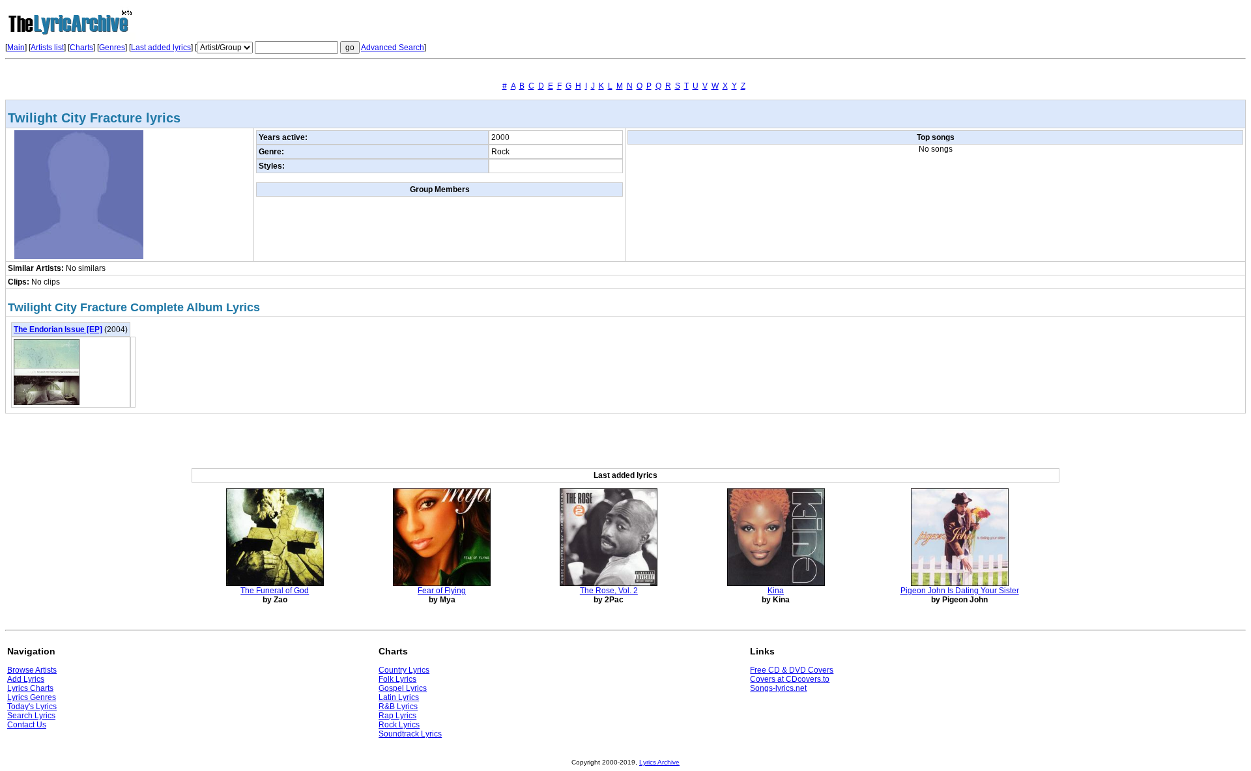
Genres (112, 47)
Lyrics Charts (30, 688)
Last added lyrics (161, 47)
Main (16, 47)
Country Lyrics (404, 670)
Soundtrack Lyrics (410, 733)
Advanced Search (392, 47)
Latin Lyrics (399, 697)
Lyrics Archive (659, 762)
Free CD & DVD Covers (791, 670)
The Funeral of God (274, 590)
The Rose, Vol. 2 (609, 590)
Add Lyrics (25, 679)
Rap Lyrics (397, 715)
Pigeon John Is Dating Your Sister (959, 590)
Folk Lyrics (397, 679)
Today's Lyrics (32, 706)
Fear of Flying (442, 590)
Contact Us (26, 724)
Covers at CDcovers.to (789, 679)
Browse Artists (32, 670)
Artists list (47, 47)
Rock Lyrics (399, 724)
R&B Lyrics (398, 706)
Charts (81, 47)
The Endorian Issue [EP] (58, 329)
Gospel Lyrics (403, 688)
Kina (776, 590)
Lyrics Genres (31, 697)
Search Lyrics (31, 715)
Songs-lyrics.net (778, 688)
